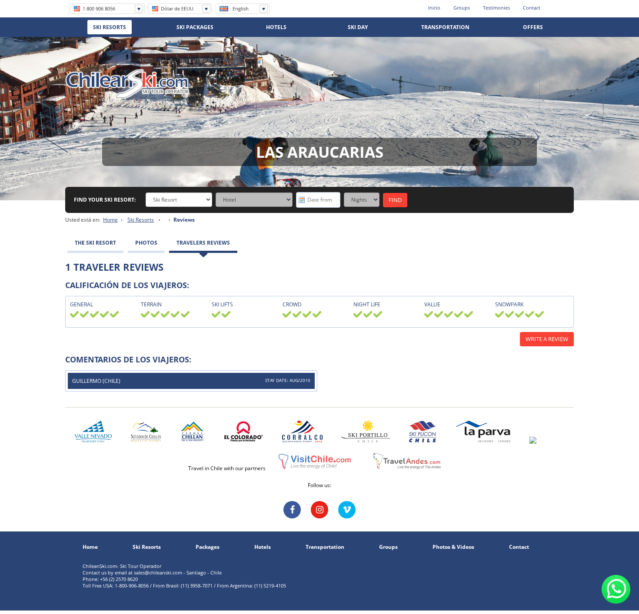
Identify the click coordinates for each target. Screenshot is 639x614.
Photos (146, 242)
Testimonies (496, 7)
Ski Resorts (140, 219)
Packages (208, 547)
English (241, 8)
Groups (461, 7)
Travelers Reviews (203, 242)
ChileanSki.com (127, 84)
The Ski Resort (95, 242)
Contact (531, 7)
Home (110, 219)
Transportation (325, 547)
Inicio (434, 7)
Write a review (547, 339)
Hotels (262, 547)
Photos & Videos (453, 547)
